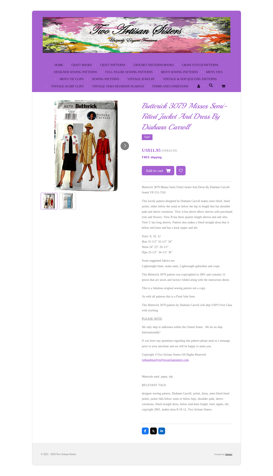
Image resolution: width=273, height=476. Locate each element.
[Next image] (125, 146)
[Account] (198, 86)
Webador (228, 454)
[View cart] (223, 86)
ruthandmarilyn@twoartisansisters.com (165, 360)
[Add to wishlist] (181, 170)
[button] (49, 201)
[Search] (210, 85)
